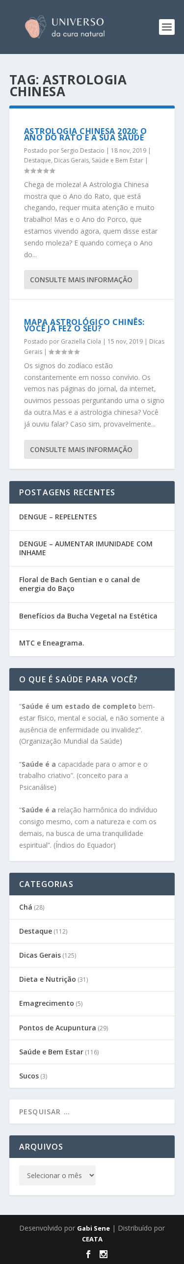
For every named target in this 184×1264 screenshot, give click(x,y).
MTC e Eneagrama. (51, 642)
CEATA (92, 1239)
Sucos (29, 1075)
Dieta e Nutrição (47, 979)
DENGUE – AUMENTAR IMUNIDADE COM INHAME (86, 548)
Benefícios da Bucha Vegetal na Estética (88, 615)
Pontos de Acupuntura (57, 1027)
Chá (25, 907)
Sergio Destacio (83, 150)
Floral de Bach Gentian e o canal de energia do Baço (79, 584)
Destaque (37, 160)
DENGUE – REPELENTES (58, 516)
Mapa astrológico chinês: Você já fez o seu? (84, 325)
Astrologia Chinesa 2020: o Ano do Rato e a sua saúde (85, 134)
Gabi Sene (93, 1228)
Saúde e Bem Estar (117, 160)
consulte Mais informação (81, 279)
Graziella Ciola (81, 341)
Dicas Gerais (71, 160)
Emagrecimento (46, 1003)
